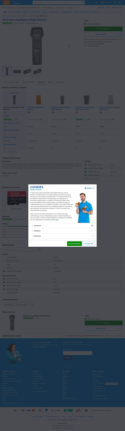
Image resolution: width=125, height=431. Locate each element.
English (89, 188)
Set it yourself (88, 243)
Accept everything (74, 243)
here (38, 216)
